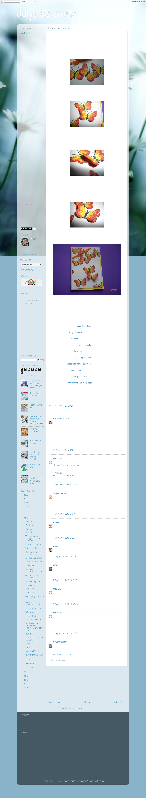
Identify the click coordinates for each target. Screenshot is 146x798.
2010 (26, 687)
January (30, 667)
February (30, 663)
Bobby (56, 522)
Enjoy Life (29, 588)
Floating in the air (36, 406)
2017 (26, 510)
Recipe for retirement (34, 394)
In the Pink (30, 565)
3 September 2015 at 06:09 (65, 604)
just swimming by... (33, 608)
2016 (26, 514)
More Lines (30, 592)
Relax (27, 647)
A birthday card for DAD (36, 441)
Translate (29, 270)
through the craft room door (80, 382)
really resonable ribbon (78, 332)
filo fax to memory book (33, 553)
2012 (26, 680)
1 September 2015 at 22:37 (65, 538)
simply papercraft (80, 376)
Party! (28, 634)
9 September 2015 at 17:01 (64, 654)
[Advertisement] (87, 683)
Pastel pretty (31, 548)
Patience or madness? (34, 430)
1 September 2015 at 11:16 (64, 514)
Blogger (100, 781)
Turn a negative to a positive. (34, 639)
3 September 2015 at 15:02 (65, 633)
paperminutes (75, 370)
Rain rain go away (35, 466)
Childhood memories (34, 619)
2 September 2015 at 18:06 (65, 580)
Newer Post (55, 702)
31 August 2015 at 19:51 (63, 450)
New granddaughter (34, 655)
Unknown (57, 458)
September (31, 525)
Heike (55, 546)
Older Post (119, 702)
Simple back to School (31, 576)
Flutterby (29, 532)
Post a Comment (58, 660)
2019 (26, 502)
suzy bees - (74, 338)
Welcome (25, 33)
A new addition (32, 651)
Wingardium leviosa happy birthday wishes (34, 538)
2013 (26, 676)
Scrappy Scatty (60, 642)
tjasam (82, 781)
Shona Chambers (61, 493)
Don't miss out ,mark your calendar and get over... (33, 627)
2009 (26, 691)
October (30, 521)
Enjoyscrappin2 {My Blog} (64, 475)
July (28, 659)
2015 (26, 518)
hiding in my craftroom (82, 357)
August (29, 529)
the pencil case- (81, 351)
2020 (26, 498)
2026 (26, 495)
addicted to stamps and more (79, 363)
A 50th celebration (33, 561)
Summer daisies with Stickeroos (33, 603)
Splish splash (31, 585)
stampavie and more (84, 326)
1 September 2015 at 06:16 (65, 484)
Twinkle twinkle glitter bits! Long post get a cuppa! (36, 384)
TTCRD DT (57, 473)
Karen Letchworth (61, 418)
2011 (26, 683)
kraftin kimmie (85, 345)
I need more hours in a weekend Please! (35, 456)
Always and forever (34, 558)
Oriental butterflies (33, 544)
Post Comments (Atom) (71, 708)
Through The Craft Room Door (66, 465)
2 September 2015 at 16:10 (65, 556)
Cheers (28, 643)
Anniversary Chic (32, 581)
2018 (26, 506)
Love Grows (30, 615)
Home (87, 702)
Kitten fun (29, 612)
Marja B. (57, 588)
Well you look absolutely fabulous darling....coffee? (36, 420)
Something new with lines (34, 597)
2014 (26, 672)
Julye (55, 565)
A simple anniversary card (33, 570)
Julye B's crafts (47, 14)
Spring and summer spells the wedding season (36, 480)
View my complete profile (32, 254)
